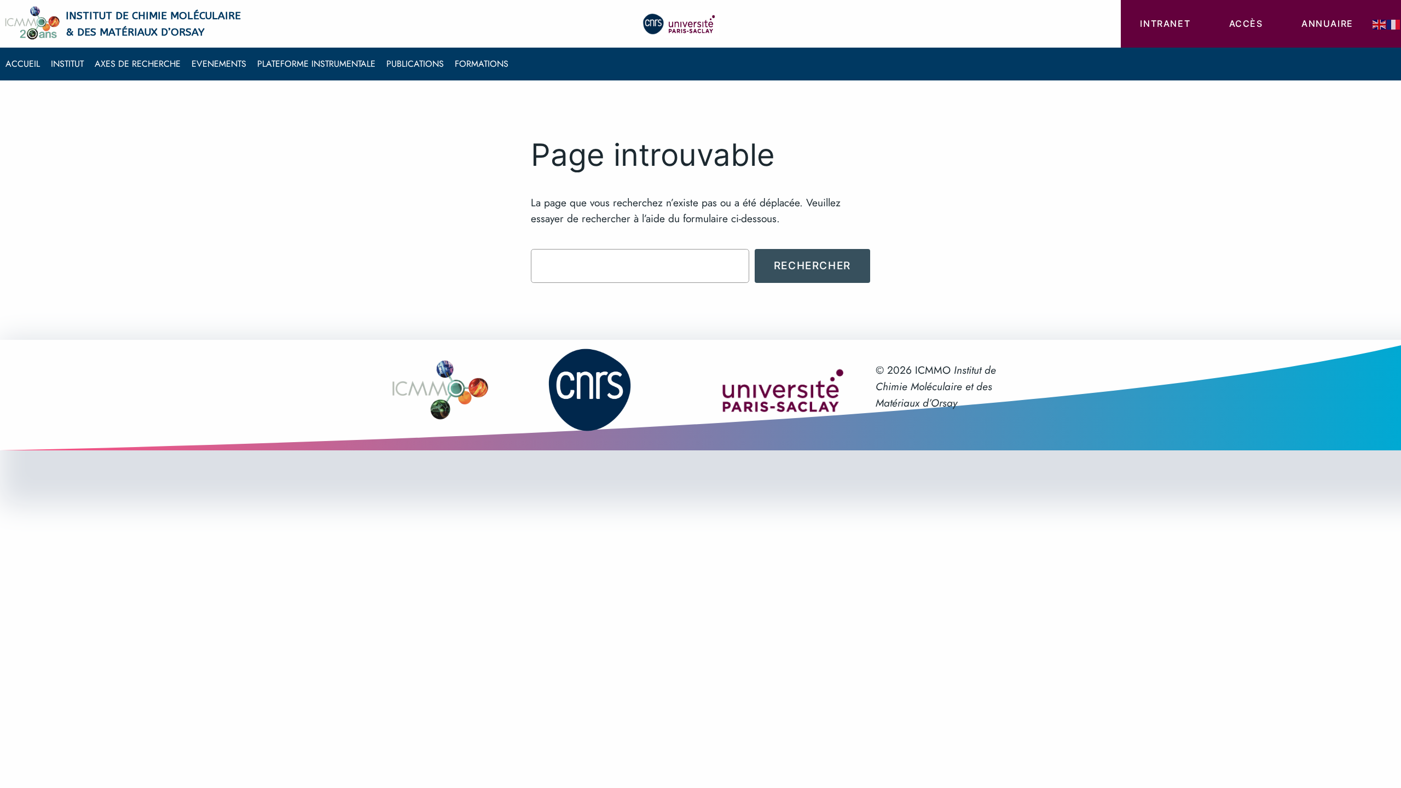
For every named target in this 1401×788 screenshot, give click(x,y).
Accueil (22, 63)
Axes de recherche (138, 63)
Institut (67, 63)
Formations (481, 63)
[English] (1380, 23)
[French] (1394, 23)
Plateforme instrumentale (316, 63)
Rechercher (812, 265)
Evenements (219, 63)
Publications (415, 63)
